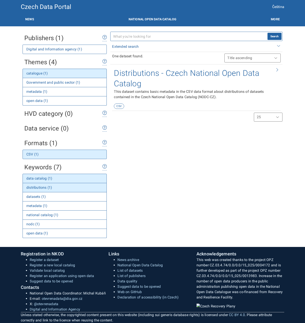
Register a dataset (44, 260)
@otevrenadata (46, 304)
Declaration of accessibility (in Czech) (148, 297)
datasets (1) (36, 197)
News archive (128, 260)
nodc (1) (33, 224)
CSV (119, 106)
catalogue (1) (37, 73)
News (29, 19)
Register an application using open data (62, 276)
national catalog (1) (42, 215)
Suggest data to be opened (51, 281)
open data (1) (37, 101)
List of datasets (130, 270)
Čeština (278, 7)
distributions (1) (39, 187)
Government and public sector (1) (53, 82)
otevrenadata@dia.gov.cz (62, 298)
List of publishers (131, 276)
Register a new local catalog (52, 265)
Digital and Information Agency (55, 309)
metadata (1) (36, 91)
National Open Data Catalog (140, 265)
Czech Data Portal (46, 6)
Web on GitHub (129, 292)
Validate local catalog (47, 270)
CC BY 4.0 (237, 315)
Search (274, 36)
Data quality (127, 281)
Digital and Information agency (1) (54, 49)
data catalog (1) (39, 178)
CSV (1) (32, 154)
